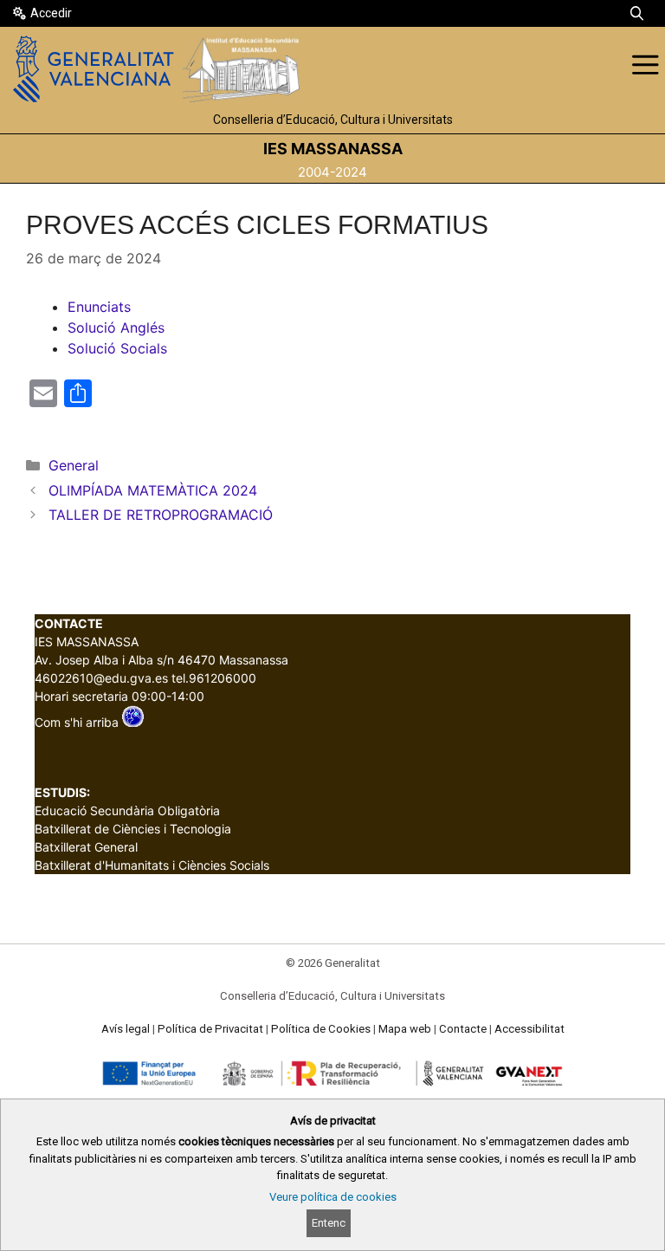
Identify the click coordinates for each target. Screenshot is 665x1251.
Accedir (51, 13)
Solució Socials (117, 348)
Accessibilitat (529, 1028)
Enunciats (99, 306)
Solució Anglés (116, 327)
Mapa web (404, 1028)
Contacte (463, 1028)
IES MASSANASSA (333, 148)
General (73, 465)
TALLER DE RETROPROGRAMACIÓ (160, 514)
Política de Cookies (321, 1028)
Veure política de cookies (333, 1196)
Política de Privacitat (210, 1028)
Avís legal (125, 1028)
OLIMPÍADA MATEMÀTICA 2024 (152, 490)
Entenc (328, 1222)
